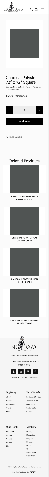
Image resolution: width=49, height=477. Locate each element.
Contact (9, 400)
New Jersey (30, 442)
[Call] (13, 371)
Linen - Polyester (33, 87)
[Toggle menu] (42, 9)
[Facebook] (35, 371)
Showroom (30, 404)
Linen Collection (19, 87)
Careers (29, 411)
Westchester (31, 456)
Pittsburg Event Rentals (30, 377)
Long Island (30, 438)
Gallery (9, 442)
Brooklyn (29, 431)
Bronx (28, 445)
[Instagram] (28, 371)
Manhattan (30, 435)
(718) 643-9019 (24, 365)
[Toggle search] (31, 9)
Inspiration (10, 431)
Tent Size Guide (32, 400)
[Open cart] (36, 9)
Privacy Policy (15, 377)
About (8, 397)
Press (8, 411)
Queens (29, 449)
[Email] (21, 371)
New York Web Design (19, 472)
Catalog (9, 87)
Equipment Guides (33, 397)
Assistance (10, 404)
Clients (9, 408)
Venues (9, 439)
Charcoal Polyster (12, 89)
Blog (8, 446)
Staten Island (31, 452)
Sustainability (31, 408)
